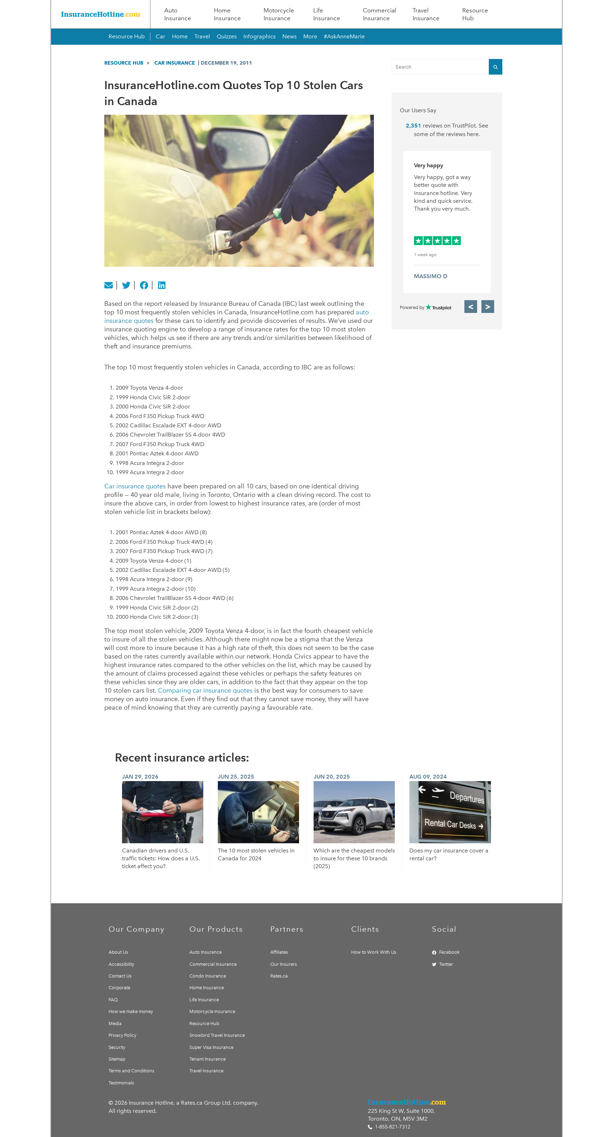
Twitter (446, 964)
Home (180, 36)
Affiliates (279, 952)
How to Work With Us (373, 952)
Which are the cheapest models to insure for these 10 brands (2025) (354, 858)
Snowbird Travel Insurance (217, 1035)
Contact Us (120, 976)
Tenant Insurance (207, 1059)
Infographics (259, 36)
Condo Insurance (207, 976)
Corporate (119, 987)
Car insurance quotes (135, 486)
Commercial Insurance (379, 14)
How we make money (131, 1011)
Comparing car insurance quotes (205, 690)
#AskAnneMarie (344, 36)
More (310, 36)
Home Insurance (227, 14)
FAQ (113, 999)
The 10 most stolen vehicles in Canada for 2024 (256, 854)
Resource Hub (475, 14)
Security (117, 1047)
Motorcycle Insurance (279, 14)
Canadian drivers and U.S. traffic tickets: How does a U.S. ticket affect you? (161, 858)
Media (115, 1023)
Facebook (449, 952)
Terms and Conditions (131, 1070)
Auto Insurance (177, 14)
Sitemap (117, 1059)
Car (160, 36)
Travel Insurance (426, 14)
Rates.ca (279, 976)
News (289, 36)
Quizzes (227, 36)
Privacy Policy (122, 1035)
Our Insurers (283, 964)
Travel (202, 36)
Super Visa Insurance (211, 1047)
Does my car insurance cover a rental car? (448, 854)
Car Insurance (174, 63)
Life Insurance (326, 14)
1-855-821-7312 (392, 1127)
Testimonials (121, 1082)
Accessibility (121, 964)
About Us (118, 952)
